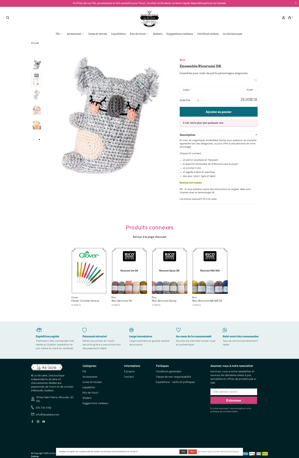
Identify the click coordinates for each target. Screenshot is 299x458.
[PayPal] (265, 454)
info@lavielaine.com (47, 414)
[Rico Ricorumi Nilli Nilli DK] (210, 270)
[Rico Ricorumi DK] (129, 270)
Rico (182, 59)
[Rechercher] (8, 18)
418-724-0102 (43, 408)
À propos (129, 371)
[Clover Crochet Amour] (89, 270)
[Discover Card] (252, 454)
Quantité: (185, 100)
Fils (58, 33)
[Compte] (284, 18)
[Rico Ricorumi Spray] (169, 270)
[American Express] (245, 454)
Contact (129, 377)
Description (187, 134)
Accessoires (74, 33)
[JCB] (258, 454)
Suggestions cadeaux (179, 33)
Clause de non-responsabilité (173, 377)
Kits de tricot (138, 33)
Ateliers (157, 33)
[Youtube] (43, 422)
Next (39, 139)
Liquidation (118, 33)
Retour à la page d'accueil (149, 237)
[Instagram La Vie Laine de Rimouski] (38, 422)
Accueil (35, 43)
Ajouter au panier (219, 112)
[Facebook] (32, 422)
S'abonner (233, 400)
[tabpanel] (105, 115)
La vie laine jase (232, 33)
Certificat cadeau (208, 33)
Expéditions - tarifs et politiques (175, 382)
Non (192, 452)
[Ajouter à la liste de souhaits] (255, 81)
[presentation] (36, 64)
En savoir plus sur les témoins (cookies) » (219, 452)
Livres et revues (97, 33)
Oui (183, 452)
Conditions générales (168, 371)
